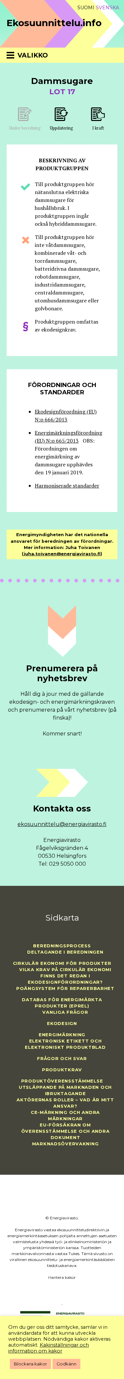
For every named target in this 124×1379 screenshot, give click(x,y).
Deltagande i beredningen (65, 952)
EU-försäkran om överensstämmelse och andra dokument (65, 1131)
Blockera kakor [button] (30, 1363)
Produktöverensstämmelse (62, 1081)
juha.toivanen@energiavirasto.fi (62, 553)
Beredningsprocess (62, 945)
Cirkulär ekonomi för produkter (62, 963)
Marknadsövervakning (65, 1143)
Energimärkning (62, 1034)
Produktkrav (62, 1069)
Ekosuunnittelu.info (54, 22)
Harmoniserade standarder (67, 485)
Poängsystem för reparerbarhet (65, 988)
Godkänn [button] (66, 1363)
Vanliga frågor (65, 1012)
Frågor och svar (62, 1058)
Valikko (33, 55)
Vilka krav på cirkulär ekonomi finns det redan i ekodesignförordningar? (65, 976)
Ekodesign (62, 1023)
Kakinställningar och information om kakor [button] (48, 1348)
